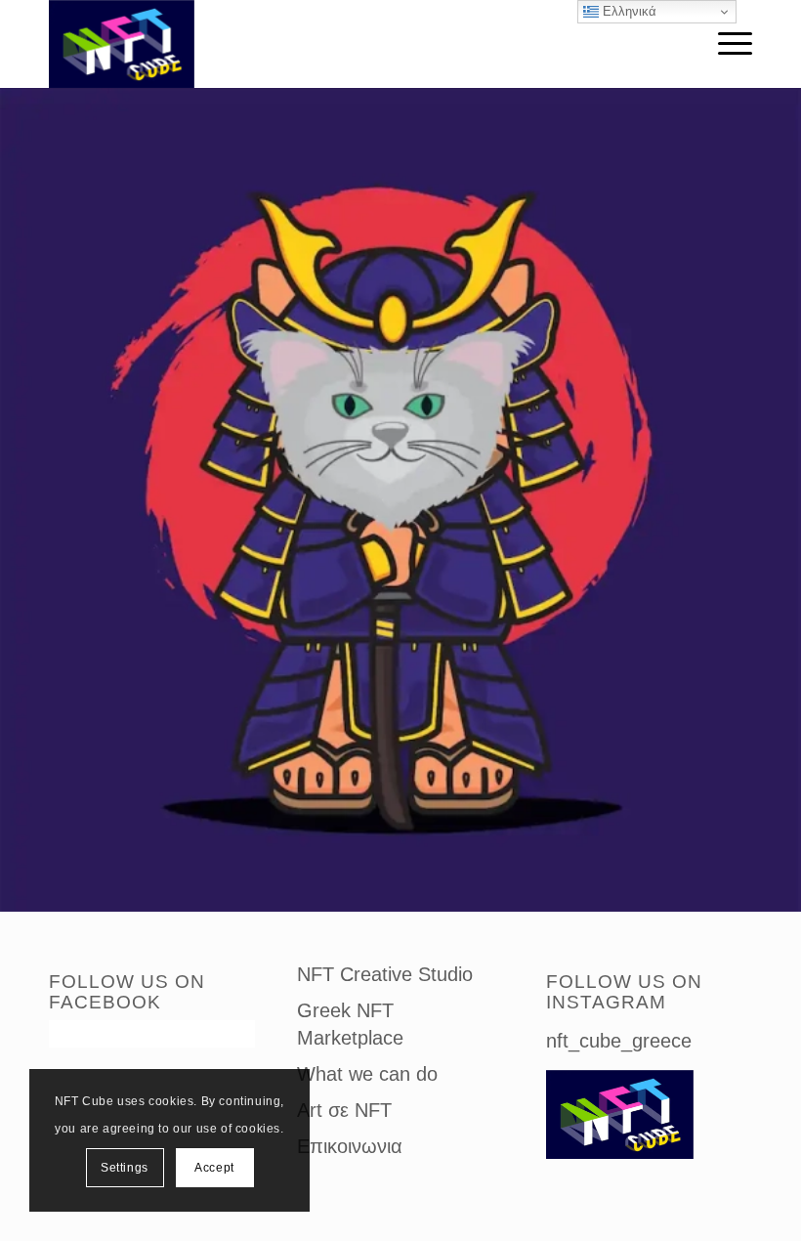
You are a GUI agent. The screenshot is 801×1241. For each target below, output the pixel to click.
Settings (124, 1168)
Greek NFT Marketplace (350, 1024)
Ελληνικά (627, 11)
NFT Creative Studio (385, 974)
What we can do (367, 1074)
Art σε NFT (344, 1110)
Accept (214, 1168)
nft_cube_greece (619, 1040)
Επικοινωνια (349, 1146)
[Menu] (725, 44)
